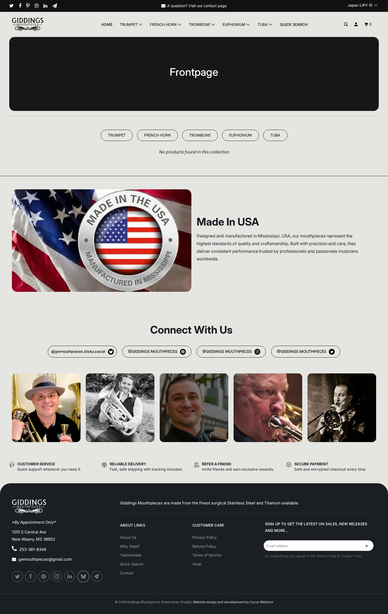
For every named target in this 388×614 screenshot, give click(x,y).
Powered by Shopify (176, 602)
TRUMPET (117, 135)
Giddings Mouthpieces (143, 602)
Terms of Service (206, 555)
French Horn (164, 24)
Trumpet (129, 24)
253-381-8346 (32, 549)
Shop (196, 564)
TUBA (275, 135)
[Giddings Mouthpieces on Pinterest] (30, 5)
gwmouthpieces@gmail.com (45, 559)
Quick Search (293, 24)
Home (106, 24)
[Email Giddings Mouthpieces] (56, 5)
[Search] (346, 24)
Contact (127, 573)
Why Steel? (130, 546)
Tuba (263, 24)
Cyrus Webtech (261, 602)
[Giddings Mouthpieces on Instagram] (38, 5)
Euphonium (234, 24)
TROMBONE (200, 135)
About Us (128, 537)
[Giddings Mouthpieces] (40, 24)
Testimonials (130, 555)
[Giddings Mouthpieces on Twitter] (13, 5)
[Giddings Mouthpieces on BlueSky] (83, 576)
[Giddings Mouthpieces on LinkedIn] (47, 5)
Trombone (200, 24)
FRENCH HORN (157, 135)
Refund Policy (204, 546)
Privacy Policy (204, 537)
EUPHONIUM (240, 135)
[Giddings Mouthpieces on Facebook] (22, 5)
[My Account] (356, 24)
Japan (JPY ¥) (360, 5)
